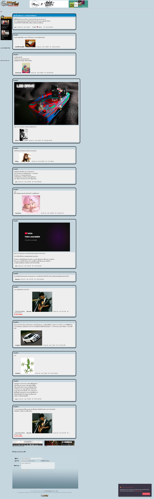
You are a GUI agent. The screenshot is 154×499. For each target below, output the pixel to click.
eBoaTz (17, 140)
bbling (16, 161)
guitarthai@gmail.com (49, 491)
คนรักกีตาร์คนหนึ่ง (19, 46)
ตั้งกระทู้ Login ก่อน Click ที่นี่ (19, 451)
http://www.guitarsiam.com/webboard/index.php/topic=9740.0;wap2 (29, 253)
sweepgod (17, 345)
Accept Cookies (146, 493)
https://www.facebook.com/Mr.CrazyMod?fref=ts (25, 126)
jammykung (18, 72)
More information (138, 491)
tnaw (15, 27)
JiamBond (17, 373)
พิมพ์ (34, 27)
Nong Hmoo (18, 213)
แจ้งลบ (40, 27)
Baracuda (29, 311)
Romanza (17, 279)
